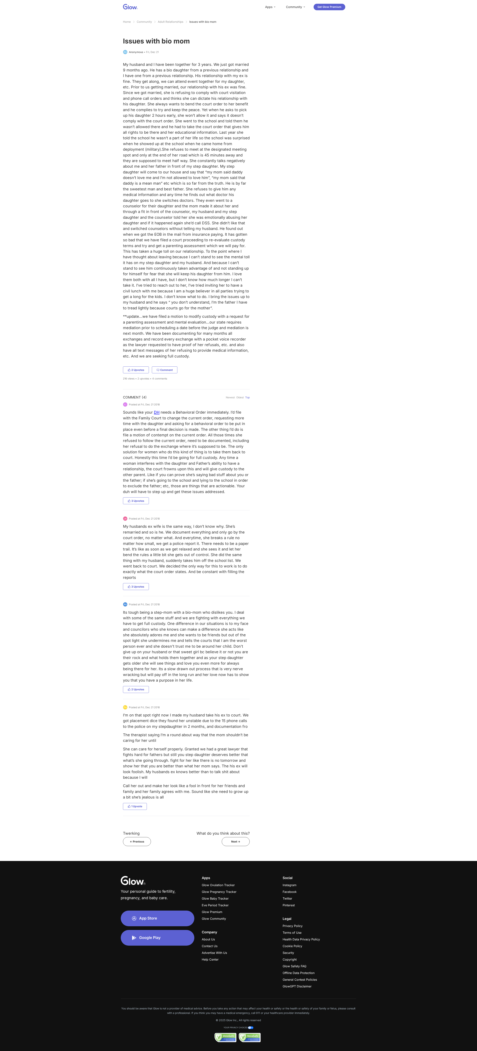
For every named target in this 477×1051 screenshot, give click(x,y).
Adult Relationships (170, 21)
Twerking (131, 833)
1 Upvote (136, 806)
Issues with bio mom (202, 21)
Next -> (235, 841)
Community (144, 21)
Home (127, 21)
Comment (166, 369)
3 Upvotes (137, 500)
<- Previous (137, 841)
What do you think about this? (223, 833)
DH (156, 412)
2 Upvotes (137, 369)
